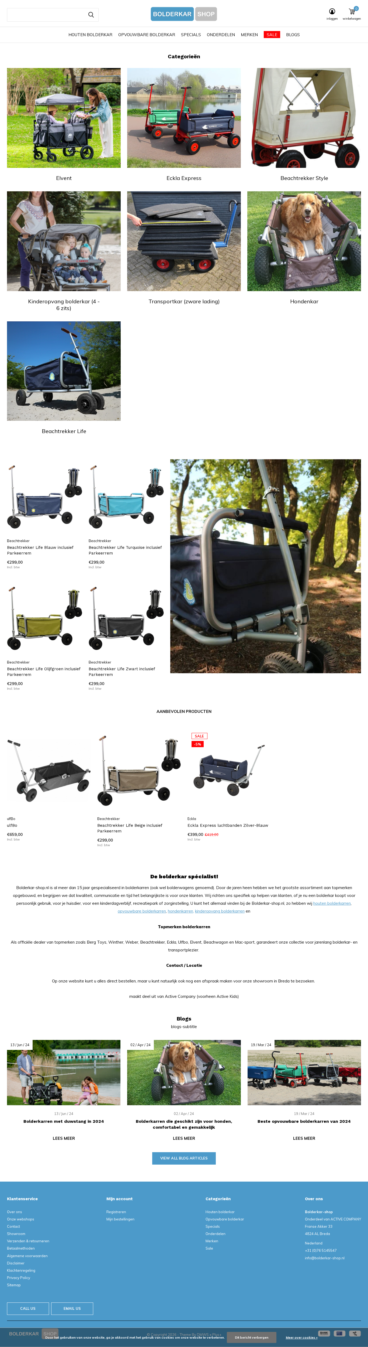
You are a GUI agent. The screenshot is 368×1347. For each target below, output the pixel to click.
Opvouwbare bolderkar (146, 34)
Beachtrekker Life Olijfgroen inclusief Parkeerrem (43, 671)
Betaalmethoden (21, 1248)
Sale (272, 34)
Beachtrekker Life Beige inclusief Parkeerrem (129, 828)
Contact (13, 1226)
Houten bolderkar (90, 34)
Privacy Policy (18, 1277)
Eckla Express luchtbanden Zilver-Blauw (228, 825)
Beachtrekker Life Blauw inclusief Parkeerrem (40, 550)
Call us (28, 1308)
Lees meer (64, 1138)
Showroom (16, 1234)
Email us (72, 1308)
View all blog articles (184, 1158)
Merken (249, 34)
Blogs (293, 34)
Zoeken (91, 15)
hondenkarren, (181, 911)
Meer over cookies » (302, 1337)
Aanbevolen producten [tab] (184, 711)
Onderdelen (221, 34)
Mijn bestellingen (120, 1219)
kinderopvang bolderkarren (220, 911)
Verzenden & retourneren (28, 1241)
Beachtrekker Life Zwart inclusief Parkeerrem (122, 671)
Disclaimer (16, 1263)
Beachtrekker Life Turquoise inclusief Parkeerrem (125, 550)
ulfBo (12, 825)
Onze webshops (20, 1219)
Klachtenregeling (21, 1270)
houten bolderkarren (332, 903)
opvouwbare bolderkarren (142, 911)
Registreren (116, 1212)
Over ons (14, 1212)
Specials (191, 34)
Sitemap (14, 1285)
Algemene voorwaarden (27, 1256)
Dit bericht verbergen (251, 1337)
